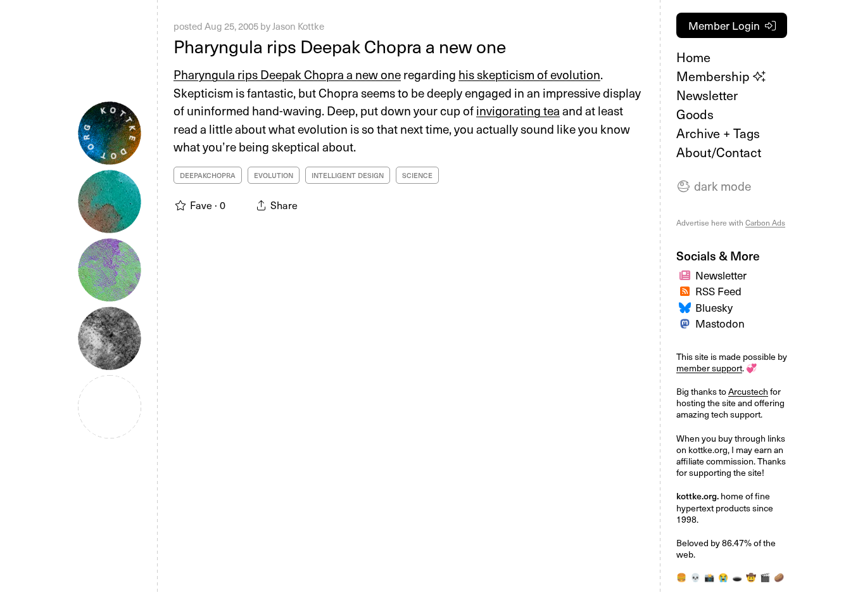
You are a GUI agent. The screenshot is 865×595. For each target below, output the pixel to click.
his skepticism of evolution (529, 74)
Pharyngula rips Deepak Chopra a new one (340, 46)
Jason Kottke (298, 26)
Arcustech (748, 391)
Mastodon (720, 323)
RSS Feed (718, 291)
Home (693, 57)
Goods (695, 114)
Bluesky (714, 307)
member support (709, 367)
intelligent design (348, 175)
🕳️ (737, 577)
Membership (714, 76)
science (417, 175)
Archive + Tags (718, 133)
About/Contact (718, 152)
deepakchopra (208, 175)
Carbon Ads (765, 222)
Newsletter (707, 95)
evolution (273, 175)
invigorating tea (518, 110)
